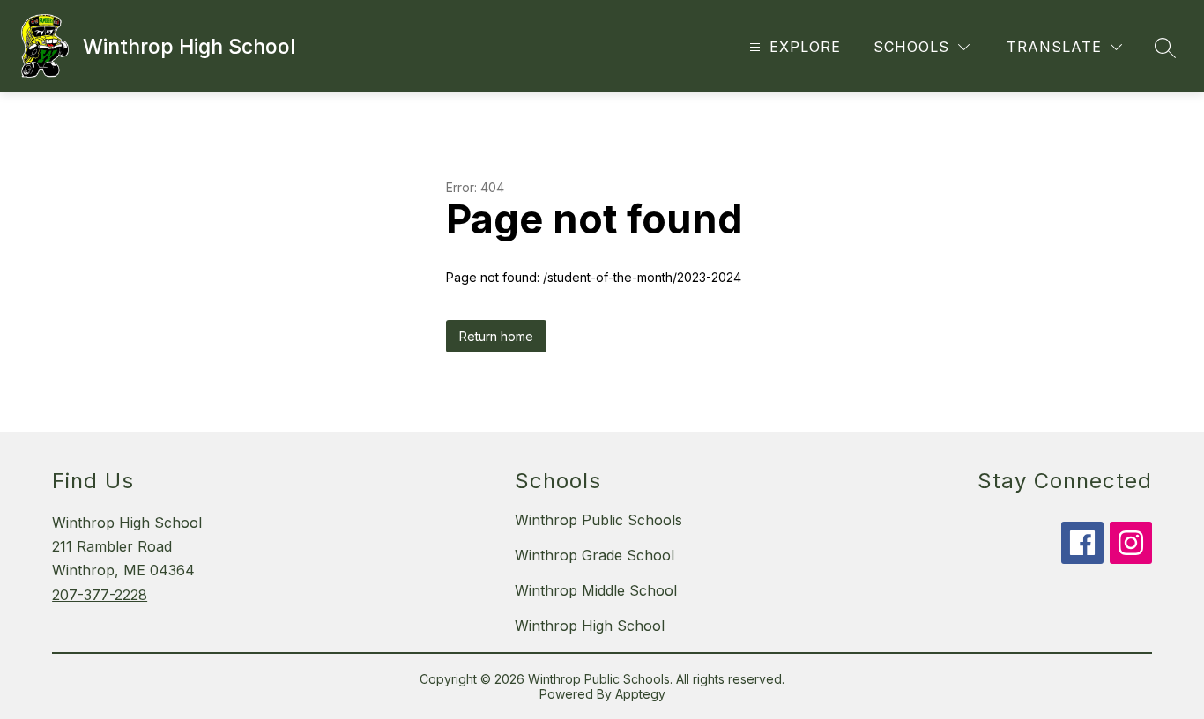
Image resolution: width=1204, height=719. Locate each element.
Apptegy (640, 693)
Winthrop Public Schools (598, 520)
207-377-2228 (99, 595)
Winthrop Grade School (594, 555)
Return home (496, 336)
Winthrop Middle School (596, 590)
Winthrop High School (590, 625)
